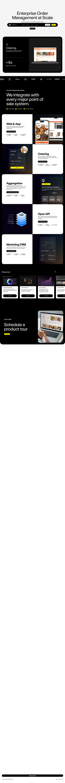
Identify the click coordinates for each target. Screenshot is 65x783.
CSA (59, 779)
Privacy (57, 779)
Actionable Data (9, 254)
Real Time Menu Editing (10, 195)
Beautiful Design (16, 135)
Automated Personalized (23, 254)
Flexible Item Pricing (17, 195)
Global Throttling (23, 195)
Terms (62, 779)
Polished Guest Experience (55, 165)
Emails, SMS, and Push (16, 254)
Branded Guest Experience (24, 135)
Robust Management (48, 165)
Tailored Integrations (48, 225)
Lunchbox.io (13, 24)
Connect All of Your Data (42, 165)
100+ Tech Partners (41, 225)
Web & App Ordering (9, 135)
